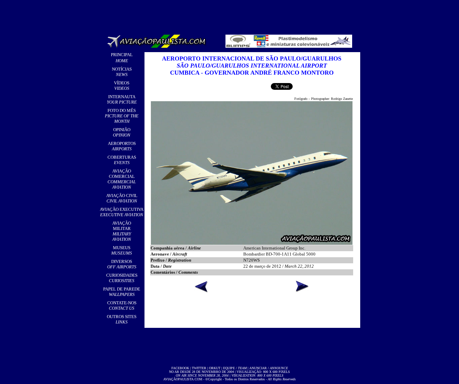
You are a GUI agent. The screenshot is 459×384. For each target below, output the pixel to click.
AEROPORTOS (122, 146)
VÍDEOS (121, 85)
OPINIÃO (121, 132)
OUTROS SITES (121, 319)
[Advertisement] (231, 15)
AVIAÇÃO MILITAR (121, 231)
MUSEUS (121, 250)
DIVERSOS (121, 264)
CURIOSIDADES (121, 278)
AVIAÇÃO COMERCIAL (122, 179)
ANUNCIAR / (268, 368)
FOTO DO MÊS (121, 116)
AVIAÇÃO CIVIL (121, 198)
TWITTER (199, 368)
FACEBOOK (180, 368)
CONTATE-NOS (121, 305)
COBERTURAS (122, 160)
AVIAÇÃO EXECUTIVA (121, 212)
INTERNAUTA (122, 99)
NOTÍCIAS (122, 72)
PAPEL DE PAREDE (121, 291)
